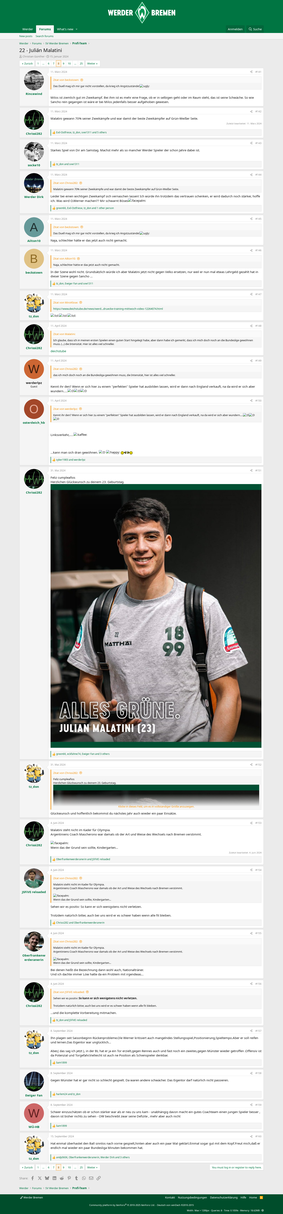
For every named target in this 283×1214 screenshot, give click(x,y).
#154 (258, 870)
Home (253, 1197)
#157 (258, 1031)
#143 (258, 143)
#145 (258, 219)
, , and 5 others (81, 132)
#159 (258, 1105)
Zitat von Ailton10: (64, 258)
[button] (77, 29)
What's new (65, 29)
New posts (25, 36)
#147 (258, 294)
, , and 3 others (83, 754)
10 (69, 63)
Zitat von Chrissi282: (65, 183)
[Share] (251, 72)
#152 (258, 764)
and (67, 164)
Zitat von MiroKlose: (65, 302)
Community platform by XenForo (122, 1205)
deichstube (58, 351)
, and (74, 283)
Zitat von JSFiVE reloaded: (69, 992)
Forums (45, 29)
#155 (258, 933)
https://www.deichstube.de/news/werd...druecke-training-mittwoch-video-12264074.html (108, 309)
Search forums (44, 36)
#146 (258, 250)
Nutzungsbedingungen (192, 1197)
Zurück (28, 63)
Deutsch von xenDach (175, 1205)
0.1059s (234, 1210)
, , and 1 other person (85, 208)
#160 (258, 1136)
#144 (258, 174)
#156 (258, 984)
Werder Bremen (33, 1197)
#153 (258, 823)
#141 (258, 72)
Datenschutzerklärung (224, 1197)
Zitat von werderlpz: (65, 409)
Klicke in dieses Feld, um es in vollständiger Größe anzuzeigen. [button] (156, 806)
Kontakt (170, 1197)
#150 (258, 400)
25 (81, 63)
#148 (258, 326)
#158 (258, 1073)
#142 (258, 111)
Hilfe (243, 1197)
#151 (258, 470)
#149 (258, 360)
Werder (27, 29)
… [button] (43, 63)
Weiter (91, 63)
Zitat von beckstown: (66, 80)
